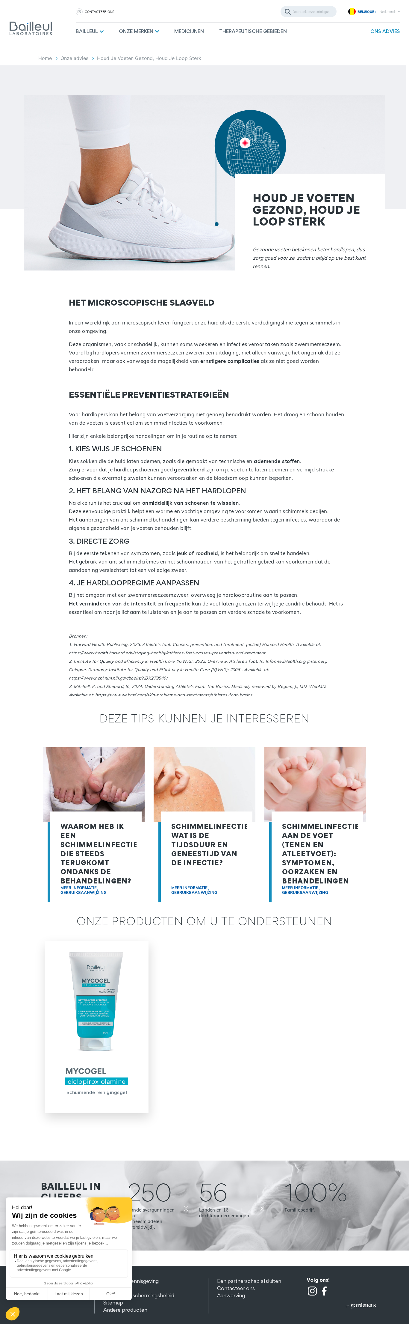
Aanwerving (231, 1295)
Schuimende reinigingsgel (96, 1092)
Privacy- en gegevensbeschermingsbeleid (138, 1292)
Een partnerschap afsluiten (249, 1281)
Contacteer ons (236, 1288)
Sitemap (113, 1302)
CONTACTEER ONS (99, 12)
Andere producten (125, 1309)
